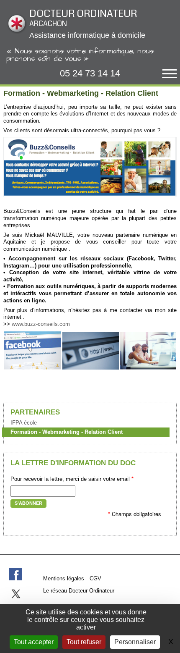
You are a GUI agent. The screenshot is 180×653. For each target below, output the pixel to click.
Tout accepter (34, 641)
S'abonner (28, 503)
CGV (95, 578)
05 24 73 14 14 (90, 73)
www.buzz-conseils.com (41, 324)
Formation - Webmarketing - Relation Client (66, 432)
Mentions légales (63, 578)
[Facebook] (15, 574)
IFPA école (23, 423)
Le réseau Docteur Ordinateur (78, 590)
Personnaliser (135, 641)
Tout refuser (84, 641)
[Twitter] (15, 593)
